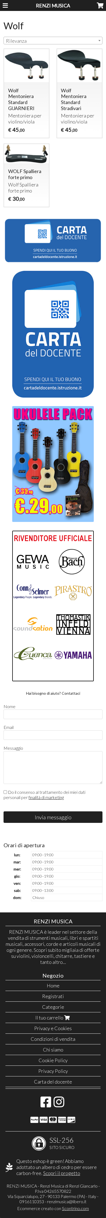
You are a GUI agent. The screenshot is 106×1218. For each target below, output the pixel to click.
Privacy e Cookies (53, 1028)
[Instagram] (59, 1105)
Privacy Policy (53, 1071)
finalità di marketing (46, 797)
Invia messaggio (53, 817)
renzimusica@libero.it (66, 1201)
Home (53, 986)
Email (9, 727)
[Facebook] (45, 1105)
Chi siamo (53, 1050)
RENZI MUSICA (53, 5)
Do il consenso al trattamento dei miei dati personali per (44, 794)
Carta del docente (53, 1082)
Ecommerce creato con (53, 1208)
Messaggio (13, 748)
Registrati (53, 996)
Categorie (53, 1007)
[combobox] (53, 40)
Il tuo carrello (49, 1018)
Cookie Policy (53, 1060)
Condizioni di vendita (53, 1039)
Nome (9, 706)
